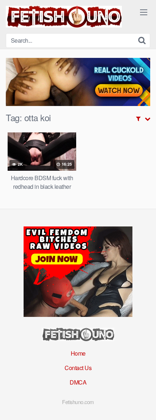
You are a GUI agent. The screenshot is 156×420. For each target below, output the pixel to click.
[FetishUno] (64, 16)
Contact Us (78, 368)
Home (78, 353)
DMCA (78, 382)
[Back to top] (143, 404)
